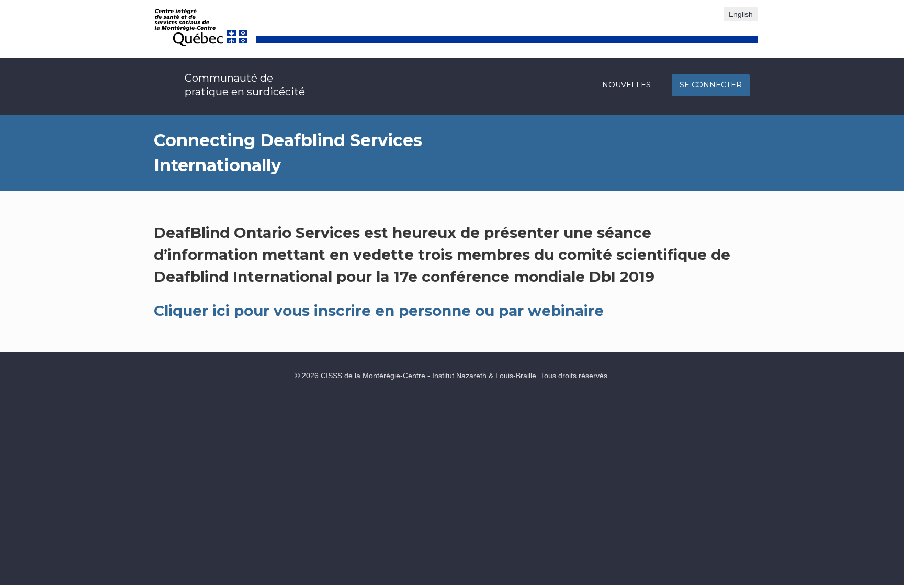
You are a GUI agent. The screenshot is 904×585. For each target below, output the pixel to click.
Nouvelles (626, 85)
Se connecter (711, 85)
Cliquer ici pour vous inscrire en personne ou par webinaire (379, 310)
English (741, 14)
